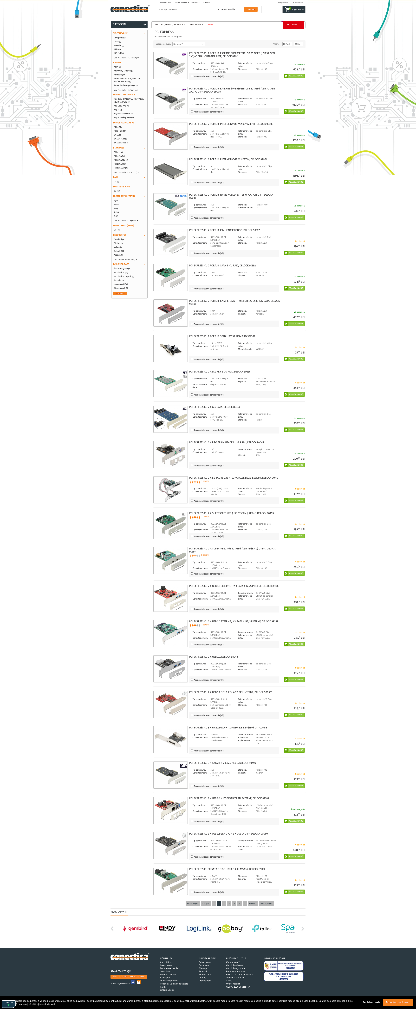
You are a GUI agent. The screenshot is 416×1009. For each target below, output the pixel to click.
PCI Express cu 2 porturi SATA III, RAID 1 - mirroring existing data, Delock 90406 (234, 302)
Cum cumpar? (165, 2)
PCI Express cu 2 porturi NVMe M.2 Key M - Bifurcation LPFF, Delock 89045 (231, 196)
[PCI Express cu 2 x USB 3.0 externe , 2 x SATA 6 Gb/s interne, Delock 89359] (170, 633)
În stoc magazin (122, 268)
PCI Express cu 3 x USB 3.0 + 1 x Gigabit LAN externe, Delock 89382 (229, 798)
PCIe (118, 127)
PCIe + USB (120, 131)
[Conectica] (130, 957)
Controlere (165, 36)
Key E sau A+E (121, 105)
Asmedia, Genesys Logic (126, 85)
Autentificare (166, 962)
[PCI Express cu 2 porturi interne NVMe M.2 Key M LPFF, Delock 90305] (170, 136)
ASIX (117, 66)
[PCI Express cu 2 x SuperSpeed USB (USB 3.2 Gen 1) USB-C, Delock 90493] (170, 525)
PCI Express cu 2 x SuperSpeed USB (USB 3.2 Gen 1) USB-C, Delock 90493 (231, 513)
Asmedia (119, 74)
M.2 (117, 49)
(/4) (209, 76)
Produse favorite (168, 975)
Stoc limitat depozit (124, 276)
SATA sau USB (121, 142)
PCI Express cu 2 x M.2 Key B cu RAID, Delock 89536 (219, 372)
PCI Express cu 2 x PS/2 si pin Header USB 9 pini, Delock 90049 (226, 442)
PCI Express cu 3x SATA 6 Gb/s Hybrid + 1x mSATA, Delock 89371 (227, 869)
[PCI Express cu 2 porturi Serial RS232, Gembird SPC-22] (170, 348)
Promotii (293, 24)
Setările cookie (371, 1002)
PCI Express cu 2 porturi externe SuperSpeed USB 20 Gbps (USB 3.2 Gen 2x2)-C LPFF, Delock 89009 (232, 90)
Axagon (118, 255)
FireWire (119, 45)
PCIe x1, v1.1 (120, 164)
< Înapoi (205, 903)
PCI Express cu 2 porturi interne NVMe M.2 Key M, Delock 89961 (228, 159)
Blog (210, 24)
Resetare (120, 293)
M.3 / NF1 (119, 53)
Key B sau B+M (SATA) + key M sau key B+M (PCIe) (129, 100)
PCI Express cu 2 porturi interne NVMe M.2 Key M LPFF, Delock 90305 (231, 124)
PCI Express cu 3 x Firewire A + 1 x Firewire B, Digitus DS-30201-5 (228, 728)
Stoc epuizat (121, 288)
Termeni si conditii (235, 978)
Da (116, 181)
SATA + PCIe (121, 138)
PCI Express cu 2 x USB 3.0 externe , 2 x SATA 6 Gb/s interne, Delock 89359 (233, 621)
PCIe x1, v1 (119, 156)
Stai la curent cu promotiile (128, 976)
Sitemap (203, 968)
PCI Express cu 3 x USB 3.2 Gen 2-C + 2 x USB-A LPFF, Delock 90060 (228, 834)
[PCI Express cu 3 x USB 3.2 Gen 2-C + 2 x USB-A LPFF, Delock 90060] (170, 845)
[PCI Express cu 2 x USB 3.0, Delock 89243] (170, 668)
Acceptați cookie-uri (398, 1002)
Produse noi (196, 24)
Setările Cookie (167, 990)
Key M (118, 109)
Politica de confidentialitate (239, 975)
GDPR (163, 987)
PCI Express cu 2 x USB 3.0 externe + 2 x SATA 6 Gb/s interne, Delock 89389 (234, 586)
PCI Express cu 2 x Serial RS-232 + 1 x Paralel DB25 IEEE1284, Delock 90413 (233, 478)
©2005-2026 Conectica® (238, 987)
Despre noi (195, 2)
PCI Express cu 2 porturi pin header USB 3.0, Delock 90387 (224, 230)
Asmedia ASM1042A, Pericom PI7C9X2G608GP (127, 80)
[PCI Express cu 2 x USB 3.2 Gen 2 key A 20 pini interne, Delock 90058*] (170, 704)
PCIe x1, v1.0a (121, 160)
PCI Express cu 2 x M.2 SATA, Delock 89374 (214, 407)
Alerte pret (165, 978)
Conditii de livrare (181, 2)
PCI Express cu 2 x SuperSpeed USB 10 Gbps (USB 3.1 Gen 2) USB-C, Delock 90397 (232, 550)
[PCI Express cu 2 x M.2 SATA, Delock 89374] (170, 419)
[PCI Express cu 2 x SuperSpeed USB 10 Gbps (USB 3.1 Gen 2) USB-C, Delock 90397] (170, 560)
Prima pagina (192, 903)
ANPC (229, 981)
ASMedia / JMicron (123, 70)
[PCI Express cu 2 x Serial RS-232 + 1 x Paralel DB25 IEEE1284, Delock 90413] (170, 489)
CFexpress (120, 37)
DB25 (117, 41)
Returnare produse (235, 971)
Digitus (118, 243)
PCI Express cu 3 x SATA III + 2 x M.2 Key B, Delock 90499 (222, 763)
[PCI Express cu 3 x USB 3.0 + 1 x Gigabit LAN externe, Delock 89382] (170, 810)
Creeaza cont (166, 965)
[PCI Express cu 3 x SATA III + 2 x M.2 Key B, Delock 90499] (170, 775)
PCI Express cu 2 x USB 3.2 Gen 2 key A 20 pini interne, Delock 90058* (230, 692)
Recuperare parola (169, 968)
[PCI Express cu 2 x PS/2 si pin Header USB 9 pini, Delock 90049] (170, 454)
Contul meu (165, 971)
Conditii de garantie (235, 968)
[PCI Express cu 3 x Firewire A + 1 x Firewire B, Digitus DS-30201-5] (170, 739)
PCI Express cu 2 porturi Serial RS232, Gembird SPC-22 (222, 336)
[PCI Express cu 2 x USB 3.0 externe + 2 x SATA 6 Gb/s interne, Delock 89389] (170, 598)
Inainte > (252, 903)
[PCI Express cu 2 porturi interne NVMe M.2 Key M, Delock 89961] (170, 171)
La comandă (121, 284)
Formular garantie (168, 981)
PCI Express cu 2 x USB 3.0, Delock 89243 (213, 657)
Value (118, 247)
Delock (119, 251)
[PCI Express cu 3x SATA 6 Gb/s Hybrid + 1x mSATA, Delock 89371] (170, 881)
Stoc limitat (121, 272)
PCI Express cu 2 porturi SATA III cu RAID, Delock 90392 (222, 266)
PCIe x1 (118, 152)
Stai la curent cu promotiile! (170, 24)
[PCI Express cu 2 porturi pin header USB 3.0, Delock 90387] (170, 242)
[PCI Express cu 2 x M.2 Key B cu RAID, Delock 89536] (170, 383)
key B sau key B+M (124, 113)
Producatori (205, 981)
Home (157, 36)
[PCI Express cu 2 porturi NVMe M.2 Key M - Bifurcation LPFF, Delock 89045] (170, 206)
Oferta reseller (233, 984)
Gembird (119, 239)
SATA (117, 134)
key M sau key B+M (124, 117)
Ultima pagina (266, 903)
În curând (119, 280)
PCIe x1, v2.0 (121, 167)
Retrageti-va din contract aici (174, 984)
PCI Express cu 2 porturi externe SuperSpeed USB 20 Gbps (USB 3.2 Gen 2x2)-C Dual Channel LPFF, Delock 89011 (232, 55)
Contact (206, 2)
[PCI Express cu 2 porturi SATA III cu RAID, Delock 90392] (170, 277)
